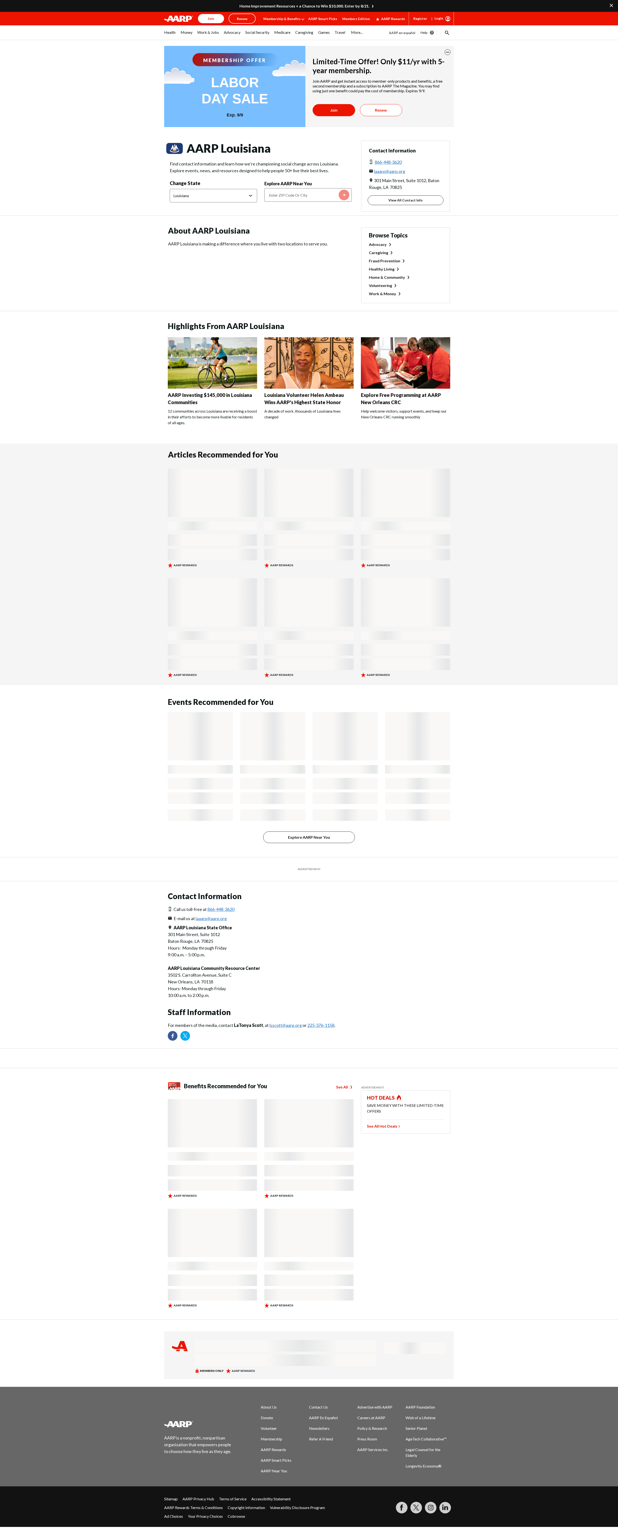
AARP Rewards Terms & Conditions (193, 1507)
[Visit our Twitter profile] (185, 1036)
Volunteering (380, 285)
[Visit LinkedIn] (445, 1507)
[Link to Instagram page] (430, 1507)
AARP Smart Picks (322, 19)
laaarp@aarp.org (389, 171)
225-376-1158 (320, 1025)
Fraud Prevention (384, 260)
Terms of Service (232, 1498)
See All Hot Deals (382, 1126)
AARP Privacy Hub (198, 1498)
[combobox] (308, 195)
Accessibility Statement (271, 1498)
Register (420, 18)
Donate (267, 1417)
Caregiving (378, 252)
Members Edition (356, 19)
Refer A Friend (321, 1439)
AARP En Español (323, 1417)
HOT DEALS (381, 1098)
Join (333, 110)
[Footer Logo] (198, 1424)
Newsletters (319, 1428)
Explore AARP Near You (288, 183)
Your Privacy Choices (205, 1516)
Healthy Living (381, 269)
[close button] (447, 52)
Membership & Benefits (282, 19)
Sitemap (171, 1498)
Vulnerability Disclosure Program (297, 1507)
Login (439, 18)
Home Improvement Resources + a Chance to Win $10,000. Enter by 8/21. (304, 6)
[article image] (212, 387)
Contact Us (318, 1407)
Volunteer (269, 1428)
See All (342, 1087)
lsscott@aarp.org (285, 1025)
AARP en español (402, 33)
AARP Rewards (393, 19)
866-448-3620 (388, 162)
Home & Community (387, 277)
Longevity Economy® (424, 1466)
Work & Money (382, 293)
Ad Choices (173, 1516)
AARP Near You (274, 1470)
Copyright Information (246, 1507)
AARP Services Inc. (372, 1449)
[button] (446, 32)
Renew (381, 110)
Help (424, 32)
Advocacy (378, 244)
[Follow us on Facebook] (172, 1036)
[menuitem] (170, 35)
